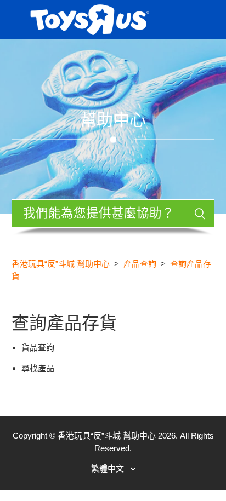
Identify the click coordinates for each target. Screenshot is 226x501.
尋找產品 (37, 368)
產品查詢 (139, 263)
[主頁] (90, 18)
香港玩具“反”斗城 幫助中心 (61, 263)
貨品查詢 (37, 347)
